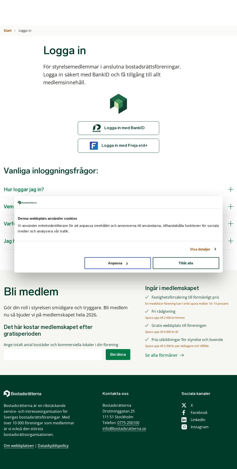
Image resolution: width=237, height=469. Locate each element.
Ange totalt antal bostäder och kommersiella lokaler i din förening (61, 345)
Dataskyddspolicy (53, 445)
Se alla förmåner (161, 355)
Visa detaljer (200, 249)
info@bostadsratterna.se (124, 428)
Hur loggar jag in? (24, 189)
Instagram (200, 426)
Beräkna (118, 354)
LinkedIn (198, 419)
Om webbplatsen (19, 445)
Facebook (199, 412)
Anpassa (115, 263)
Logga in (25, 30)
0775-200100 (128, 422)
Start (8, 30)
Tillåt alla (186, 263)
